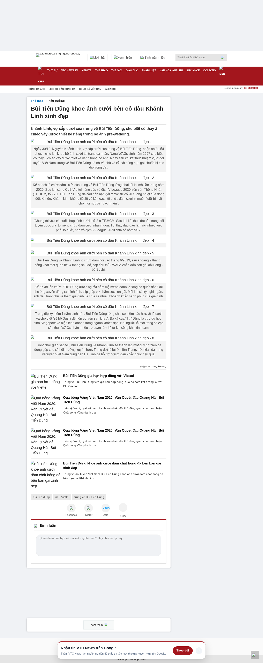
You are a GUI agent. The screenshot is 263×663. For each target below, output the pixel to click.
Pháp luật (149, 70)
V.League (110, 89)
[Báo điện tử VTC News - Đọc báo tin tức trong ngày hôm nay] (58, 59)
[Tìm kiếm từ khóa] (224, 57)
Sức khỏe (193, 70)
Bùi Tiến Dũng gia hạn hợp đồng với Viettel (98, 376)
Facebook (71, 515)
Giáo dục (132, 70)
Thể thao (101, 70)
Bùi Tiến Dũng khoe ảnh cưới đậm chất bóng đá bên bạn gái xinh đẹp (112, 465)
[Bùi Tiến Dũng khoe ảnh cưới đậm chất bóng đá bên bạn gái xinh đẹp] (46, 475)
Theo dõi (182, 650)
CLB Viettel (62, 497)
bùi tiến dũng (41, 497)
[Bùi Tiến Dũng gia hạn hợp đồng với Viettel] (46, 382)
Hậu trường (56, 100)
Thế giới (116, 70)
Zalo (105, 515)
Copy (123, 515)
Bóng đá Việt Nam (90, 89)
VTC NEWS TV (69, 70)
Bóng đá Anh (37, 89)
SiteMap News (137, 659)
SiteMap (122, 659)
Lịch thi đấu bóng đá (62, 89)
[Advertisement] (205, 158)
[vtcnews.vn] (71, 508)
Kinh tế (86, 70)
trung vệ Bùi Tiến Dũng (89, 497)
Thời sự (52, 70)
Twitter (88, 515)
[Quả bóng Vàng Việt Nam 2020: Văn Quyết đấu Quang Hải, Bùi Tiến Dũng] (46, 409)
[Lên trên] (255, 655)
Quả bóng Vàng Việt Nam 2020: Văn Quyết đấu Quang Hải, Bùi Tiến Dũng (113, 400)
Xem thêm (97, 624)
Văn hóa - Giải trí (171, 70)
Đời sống (209, 70)
